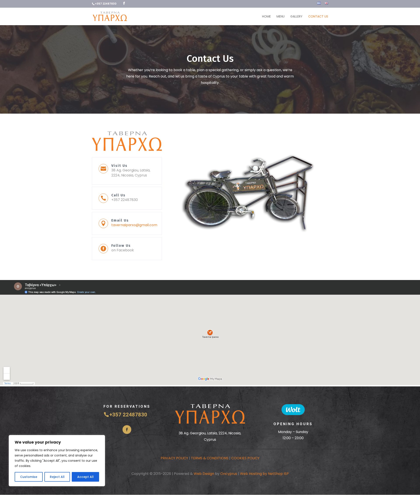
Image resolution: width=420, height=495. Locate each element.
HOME (266, 17)
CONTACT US (318, 17)
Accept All (85, 477)
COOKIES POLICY (245, 458)
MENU (280, 17)
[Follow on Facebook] (126, 429)
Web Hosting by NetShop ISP (264, 473)
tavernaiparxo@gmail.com (134, 224)
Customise (28, 477)
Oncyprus (228, 473)
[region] (57, 460)
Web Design (204, 473)
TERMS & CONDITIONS (209, 458)
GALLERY (296, 17)
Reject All (57, 477)
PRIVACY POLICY (174, 458)
